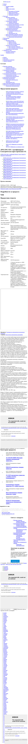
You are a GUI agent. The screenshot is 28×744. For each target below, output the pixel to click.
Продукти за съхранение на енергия (14, 35)
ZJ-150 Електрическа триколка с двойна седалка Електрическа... (15, 476)
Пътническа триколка (14, 23)
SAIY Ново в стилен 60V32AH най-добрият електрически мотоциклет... (14, 105)
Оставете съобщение (11, 51)
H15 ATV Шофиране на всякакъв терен (15, 146)
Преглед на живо (13, 43)
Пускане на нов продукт (14, 44)
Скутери (11, 32)
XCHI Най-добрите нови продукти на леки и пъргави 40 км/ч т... (15, 121)
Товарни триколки (13, 18)
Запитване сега (15, 561)
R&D (7, 7)
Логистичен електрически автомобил (14, 334)
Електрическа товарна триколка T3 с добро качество (15, 485)
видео (7, 10)
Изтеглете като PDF (16, 188)
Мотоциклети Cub (13, 33)
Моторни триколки (10, 17)
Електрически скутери (14, 26)
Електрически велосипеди (12, 28)
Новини (5, 39)
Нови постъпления (13, 12)
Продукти (5, 16)
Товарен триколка (13, 22)
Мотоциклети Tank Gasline (12, 142)
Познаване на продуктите (12, 49)
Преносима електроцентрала (15, 36)
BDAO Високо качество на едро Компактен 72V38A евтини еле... (13, 128)
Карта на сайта (9, 564)
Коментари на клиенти (14, 13)
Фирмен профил (10, 6)
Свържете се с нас (7, 50)
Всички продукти (17, 564)
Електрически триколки (11, 21)
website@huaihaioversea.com (8, 513)
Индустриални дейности (14, 46)
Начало (5, 4)
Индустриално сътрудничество (16, 47)
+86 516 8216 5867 (6, 512)
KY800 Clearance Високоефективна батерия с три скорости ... (14, 138)
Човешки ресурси (10, 52)
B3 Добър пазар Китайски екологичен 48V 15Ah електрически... (15, 114)
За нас (4, 5)
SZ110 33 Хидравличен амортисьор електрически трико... (13, 502)
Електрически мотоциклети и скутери (15, 24)
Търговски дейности (13, 15)
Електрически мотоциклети (15, 27)
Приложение (6, 38)
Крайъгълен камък (10, 8)
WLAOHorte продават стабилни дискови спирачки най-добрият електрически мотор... (13, 98)
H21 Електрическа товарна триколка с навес (14, 493)
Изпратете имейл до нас (6, 188)
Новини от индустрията (11, 45)
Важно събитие (12, 41)
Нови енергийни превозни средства (14, 34)
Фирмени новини (10, 40)
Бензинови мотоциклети (11, 29)
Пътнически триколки (14, 19)
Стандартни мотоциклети (15, 30)
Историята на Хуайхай (14, 11)
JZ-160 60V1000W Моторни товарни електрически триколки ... (14, 459)
